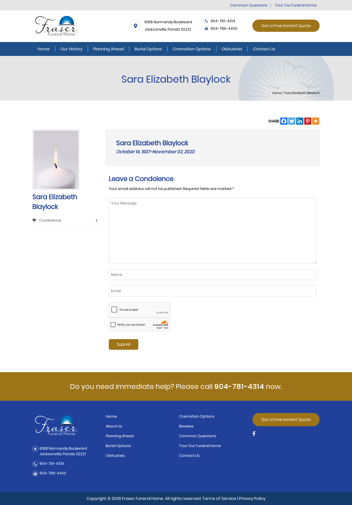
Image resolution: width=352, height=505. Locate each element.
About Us (114, 426)
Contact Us (264, 49)
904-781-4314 (239, 386)
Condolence (49, 220)
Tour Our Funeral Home (296, 5)
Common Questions (248, 5)
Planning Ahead (108, 49)
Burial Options (148, 49)
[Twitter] (291, 121)
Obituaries (232, 49)
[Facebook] (283, 121)
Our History (71, 49)
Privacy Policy (252, 498)
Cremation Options (192, 49)
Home (44, 49)
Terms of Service (219, 498)
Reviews (186, 426)
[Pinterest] (307, 121)
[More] (315, 121)
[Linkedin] (299, 121)
